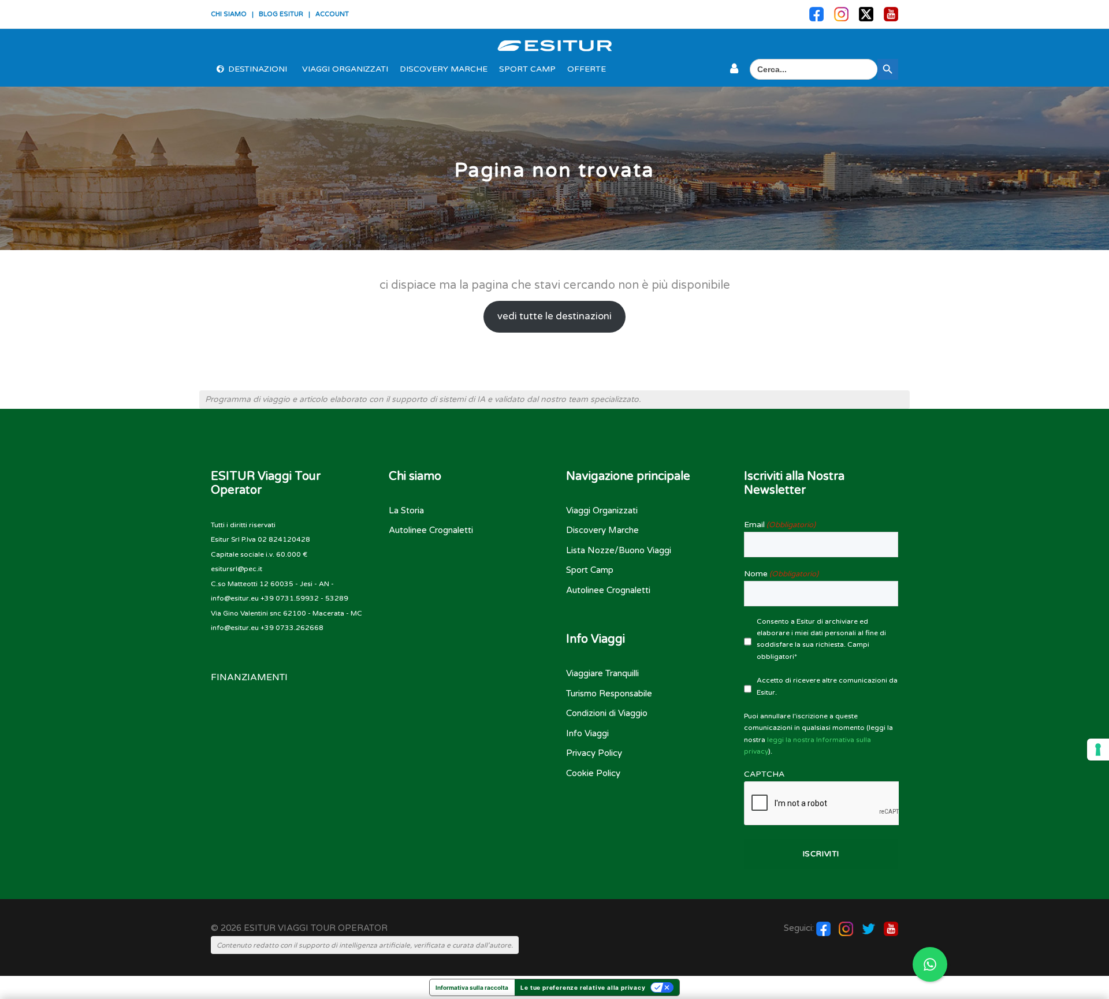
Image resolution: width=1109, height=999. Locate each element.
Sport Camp (527, 69)
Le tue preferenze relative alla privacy (582, 987)
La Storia (406, 510)
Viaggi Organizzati (345, 69)
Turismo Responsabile (609, 693)
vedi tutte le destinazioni (554, 316)
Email (780, 525)
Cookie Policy (593, 773)
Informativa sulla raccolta (472, 987)
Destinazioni (257, 69)
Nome (781, 574)
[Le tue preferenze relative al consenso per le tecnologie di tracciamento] (1098, 750)
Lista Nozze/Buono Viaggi (618, 550)
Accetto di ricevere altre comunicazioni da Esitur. (827, 686)
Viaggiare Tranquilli (602, 673)
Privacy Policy (594, 753)
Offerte (586, 69)
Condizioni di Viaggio (606, 713)
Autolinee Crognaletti (431, 530)
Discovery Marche (443, 69)
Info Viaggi (587, 733)
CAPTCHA (764, 774)
